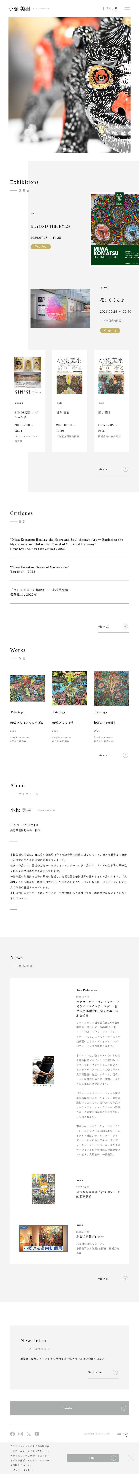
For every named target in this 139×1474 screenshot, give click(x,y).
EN (109, 8)
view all (104, 469)
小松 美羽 (28, 8)
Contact (69, 1407)
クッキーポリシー (22, 1470)
